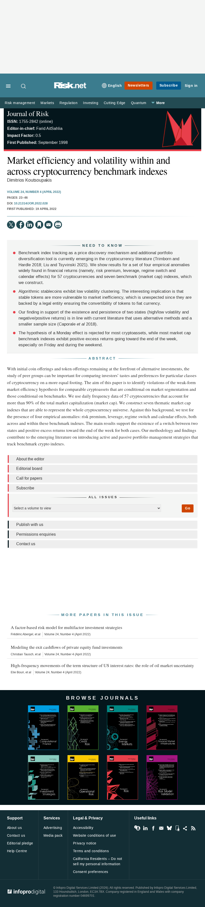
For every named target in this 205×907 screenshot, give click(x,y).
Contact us (25, 543)
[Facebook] (20, 225)
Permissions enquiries (36, 534)
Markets (47, 103)
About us (14, 827)
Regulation (69, 103)
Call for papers (29, 478)
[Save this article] (39, 225)
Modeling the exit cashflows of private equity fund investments (66, 647)
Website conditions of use (94, 835)
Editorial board (29, 468)
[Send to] (48, 225)
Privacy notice (84, 843)
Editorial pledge (20, 843)
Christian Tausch (22, 654)
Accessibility (83, 827)
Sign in (191, 85)
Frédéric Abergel (22, 634)
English (115, 85)
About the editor (30, 459)
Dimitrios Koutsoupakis (29, 180)
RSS (193, 828)
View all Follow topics (137, 828)
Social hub (185, 828)
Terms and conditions (91, 851)
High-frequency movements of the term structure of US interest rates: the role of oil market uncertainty (102, 665)
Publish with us (29, 524)
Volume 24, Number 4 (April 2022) (34, 192)
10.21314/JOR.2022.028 (31, 204)
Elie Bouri (17, 672)
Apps (177, 828)
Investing (90, 103)
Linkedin (145, 828)
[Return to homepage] (70, 87)
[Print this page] (58, 225)
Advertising (53, 827)
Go (187, 508)
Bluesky (169, 828)
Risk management (20, 103)
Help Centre (17, 851)
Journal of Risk (27, 113)
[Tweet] (11, 225)
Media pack (53, 835)
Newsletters (138, 85)
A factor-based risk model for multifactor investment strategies (66, 627)
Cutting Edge (115, 103)
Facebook (153, 828)
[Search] (24, 86)
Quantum (138, 103)
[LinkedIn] (30, 225)
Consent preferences (90, 871)
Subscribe (169, 85)
